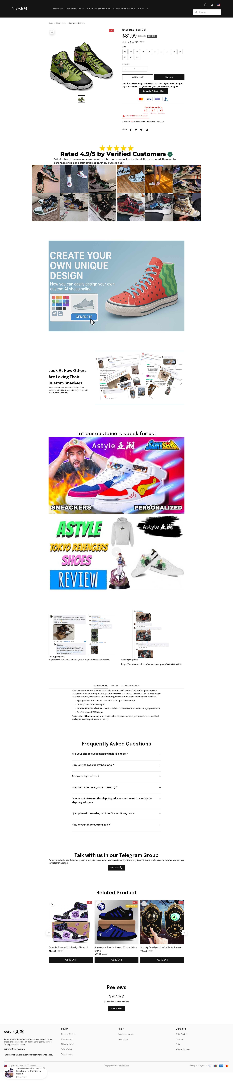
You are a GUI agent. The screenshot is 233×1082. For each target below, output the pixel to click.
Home (51, 23)
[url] (87, 690)
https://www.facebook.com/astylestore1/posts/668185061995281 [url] (151, 664)
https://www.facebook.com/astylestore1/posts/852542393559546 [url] (79, 660)
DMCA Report (30, 1066)
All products (61, 23)
